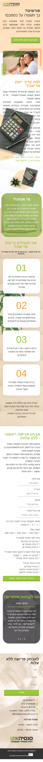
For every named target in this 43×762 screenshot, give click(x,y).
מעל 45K (9, 533)
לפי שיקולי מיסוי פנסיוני (27, 558)
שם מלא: (36, 479)
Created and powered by (18, 756)
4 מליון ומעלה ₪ (30, 547)
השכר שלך (35, 529)
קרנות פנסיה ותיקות (28, 569)
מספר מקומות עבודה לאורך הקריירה (23, 521)
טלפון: (37, 500)
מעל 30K (21, 533)
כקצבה (16, 555)
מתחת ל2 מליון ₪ (29, 541)
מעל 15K (33, 533)
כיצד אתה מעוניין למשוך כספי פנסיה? (22, 552)
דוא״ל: (37, 489)
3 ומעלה (25, 525)
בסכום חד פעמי (30, 555)
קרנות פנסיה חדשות (28, 572)
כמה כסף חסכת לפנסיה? (28, 538)
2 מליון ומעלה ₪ (30, 544)
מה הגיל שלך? (33, 511)
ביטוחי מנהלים (31, 566)
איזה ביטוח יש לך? (31, 563)
